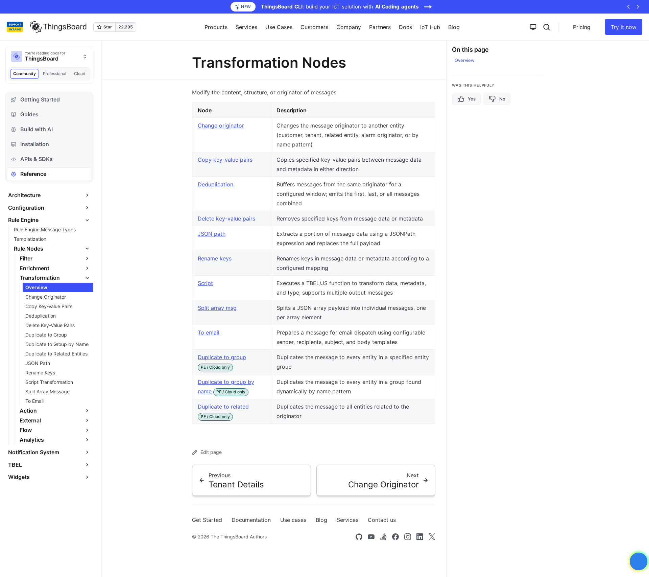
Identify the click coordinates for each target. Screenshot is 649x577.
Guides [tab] (29, 114)
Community (24, 73)
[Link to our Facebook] (395, 536)
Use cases (293, 519)
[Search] (546, 27)
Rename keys (215, 258)
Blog (454, 27)
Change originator (221, 125)
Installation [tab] (34, 144)
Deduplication (215, 184)
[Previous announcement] (628, 6)
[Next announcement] (637, 6)
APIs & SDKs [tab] (36, 159)
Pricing (582, 27)
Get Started (207, 519)
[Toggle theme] (533, 27)
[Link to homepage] (58, 27)
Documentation (251, 519)
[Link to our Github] (359, 536)
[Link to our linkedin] (419, 536)
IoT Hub (430, 27)
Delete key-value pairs (226, 218)
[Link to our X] (432, 536)
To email (208, 332)
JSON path (211, 233)
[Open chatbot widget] (638, 561)
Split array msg (217, 307)
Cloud (79, 73)
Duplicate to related (223, 406)
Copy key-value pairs (225, 159)
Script (205, 283)
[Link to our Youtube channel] (371, 536)
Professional (54, 73)
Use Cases (278, 27)
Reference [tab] (33, 173)
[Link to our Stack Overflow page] (383, 536)
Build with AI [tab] (36, 129)
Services (347, 519)
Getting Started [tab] (40, 99)
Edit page (211, 452)
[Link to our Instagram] (407, 536)
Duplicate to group (222, 357)
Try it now (623, 27)
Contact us (382, 519)
